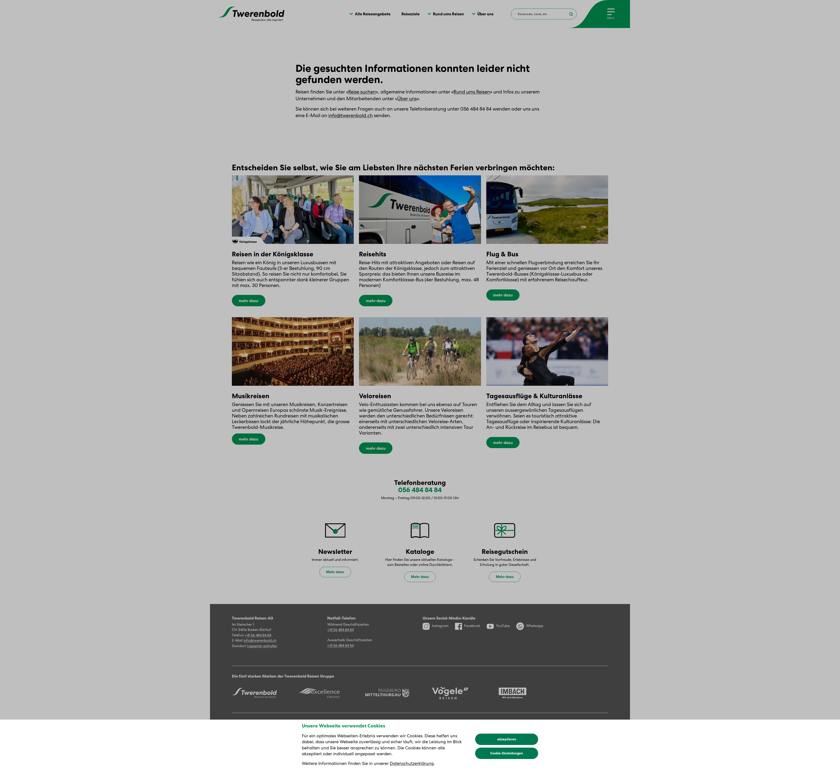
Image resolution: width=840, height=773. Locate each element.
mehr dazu (248, 300)
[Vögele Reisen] (450, 693)
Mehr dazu (335, 572)
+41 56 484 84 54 (340, 645)
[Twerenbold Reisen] (254, 693)
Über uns (407, 98)
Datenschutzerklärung (412, 763)
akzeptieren (506, 739)
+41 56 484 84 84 (258, 635)
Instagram (440, 625)
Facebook (472, 625)
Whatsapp (534, 625)
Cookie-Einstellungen (506, 753)
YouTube (503, 625)
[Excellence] (319, 693)
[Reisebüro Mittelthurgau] (387, 693)
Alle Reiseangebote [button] (372, 13)
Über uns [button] (485, 13)
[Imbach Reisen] (512, 693)
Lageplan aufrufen (262, 646)
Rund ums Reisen (471, 92)
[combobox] (544, 14)
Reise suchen (362, 92)
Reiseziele (410, 13)
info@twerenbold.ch (350, 115)
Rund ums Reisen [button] (448, 13)
